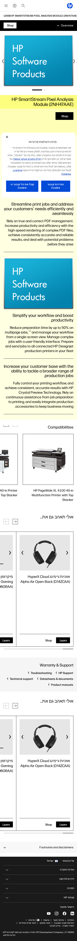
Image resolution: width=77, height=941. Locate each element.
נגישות (46, 920)
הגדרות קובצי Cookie (55, 186)
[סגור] (7, 137)
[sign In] (14, 5)
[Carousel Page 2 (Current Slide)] (37, 90)
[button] (15, 522)
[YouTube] (48, 913)
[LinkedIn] (72, 913)
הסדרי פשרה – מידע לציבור (61, 926)
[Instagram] (56, 913)
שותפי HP (69, 897)
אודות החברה (67, 869)
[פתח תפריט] (6, 5)
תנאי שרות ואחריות (27, 923)
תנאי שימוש (45, 923)
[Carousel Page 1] (44, 90)
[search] (23, 5)
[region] (38, 165)
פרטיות (31, 920)
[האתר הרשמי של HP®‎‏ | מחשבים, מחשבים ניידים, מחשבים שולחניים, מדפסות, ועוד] (70, 5)
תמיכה (70, 888)
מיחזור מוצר (58, 920)
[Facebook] (64, 913)
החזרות (71, 920)
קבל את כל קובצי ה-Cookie (22, 186)
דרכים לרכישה (66, 878)
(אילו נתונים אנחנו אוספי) (27, 159)
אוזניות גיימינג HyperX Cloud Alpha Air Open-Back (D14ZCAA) (45, 579)
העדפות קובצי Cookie (64, 923)
